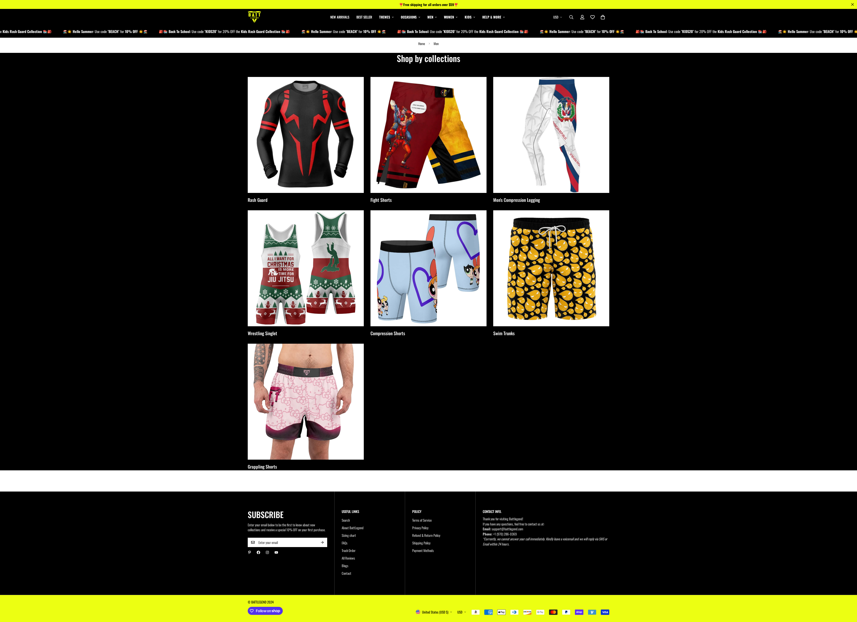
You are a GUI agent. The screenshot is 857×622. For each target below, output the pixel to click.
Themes (384, 16)
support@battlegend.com (507, 528)
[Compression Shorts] (428, 268)
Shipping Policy (421, 542)
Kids (468, 16)
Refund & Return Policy (426, 535)
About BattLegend (353, 527)
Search (346, 520)
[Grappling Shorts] (306, 402)
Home (421, 43)
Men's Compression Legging (516, 199)
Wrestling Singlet (262, 333)
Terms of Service (422, 520)
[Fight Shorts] (428, 135)
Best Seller (364, 16)
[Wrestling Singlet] (306, 268)
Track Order (349, 550)
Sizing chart (349, 535)
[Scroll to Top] (848, 598)
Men (430, 16)
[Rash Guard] (306, 135)
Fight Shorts (381, 199)
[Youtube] (276, 552)
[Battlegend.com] (254, 17)
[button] (603, 17)
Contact (346, 573)
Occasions (409, 16)
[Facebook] (258, 552)
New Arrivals (339, 16)
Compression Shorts (387, 333)
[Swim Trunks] (551, 268)
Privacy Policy (420, 527)
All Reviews (348, 558)
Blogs (345, 565)
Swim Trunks (504, 333)
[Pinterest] (249, 552)
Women (449, 16)
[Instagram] (267, 552)
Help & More (491, 16)
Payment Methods (423, 550)
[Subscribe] (322, 542)
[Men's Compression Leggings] (551, 135)
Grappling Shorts (262, 466)
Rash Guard (257, 199)
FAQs (344, 542)
